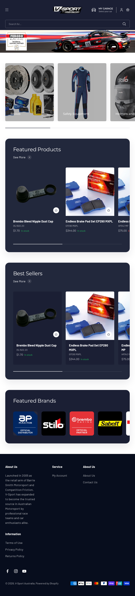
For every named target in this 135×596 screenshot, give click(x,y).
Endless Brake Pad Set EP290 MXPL (89, 221)
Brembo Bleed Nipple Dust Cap (33, 221)
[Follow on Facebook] (7, 571)
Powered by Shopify (47, 583)
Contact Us (90, 482)
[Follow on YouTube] (24, 571)
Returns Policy (14, 556)
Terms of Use (14, 542)
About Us (89, 475)
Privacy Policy (14, 549)
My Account (59, 475)
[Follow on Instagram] (16, 571)
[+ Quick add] (56, 210)
